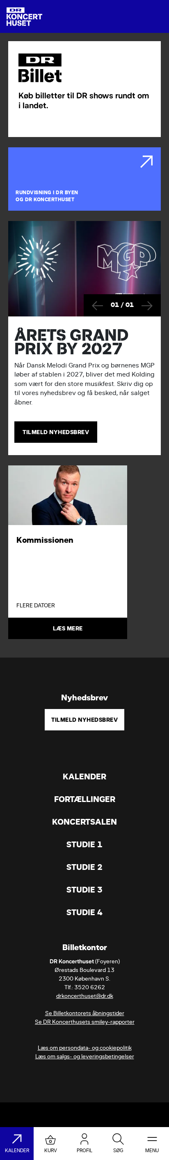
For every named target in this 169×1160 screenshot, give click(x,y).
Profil (84, 1150)
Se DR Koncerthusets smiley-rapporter (85, 1021)
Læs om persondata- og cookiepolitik (85, 1047)
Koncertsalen (84, 822)
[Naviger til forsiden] (24, 16)
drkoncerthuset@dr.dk (84, 996)
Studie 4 (84, 912)
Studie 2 (84, 867)
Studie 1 (84, 844)
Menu (152, 1150)
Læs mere (68, 628)
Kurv (50, 1150)
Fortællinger (84, 799)
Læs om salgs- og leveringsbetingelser (84, 1056)
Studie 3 (84, 890)
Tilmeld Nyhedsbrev (84, 719)
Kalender (84, 777)
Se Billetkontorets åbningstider (84, 1013)
